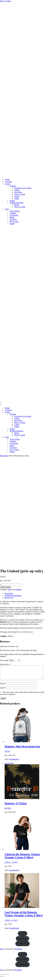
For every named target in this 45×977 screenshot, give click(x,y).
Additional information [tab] (13, 595)
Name (3, 683)
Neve (2, 949)
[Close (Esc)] (8, 974)
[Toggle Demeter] (40, 414)
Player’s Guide (19, 194)
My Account (14, 221)
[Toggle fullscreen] (3, 974)
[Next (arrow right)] (3, 976)
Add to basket (5, 587)
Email (3, 688)
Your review (5, 664)
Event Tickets (15, 211)
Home (7, 179)
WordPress (18, 949)
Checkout (13, 219)
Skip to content (5, 1)
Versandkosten (14, 759)
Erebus (12, 200)
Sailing (16, 190)
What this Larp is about (22, 188)
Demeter (18, 589)
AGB (23, 933)
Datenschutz (22, 944)
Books (12, 217)
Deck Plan (18, 192)
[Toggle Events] (40, 412)
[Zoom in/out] (1, 974)
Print (6, 456)
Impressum (23, 939)
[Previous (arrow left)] (1, 976)
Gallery (17, 196)
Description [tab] (9, 593)
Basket (12, 224)
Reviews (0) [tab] (9, 598)
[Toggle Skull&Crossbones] (40, 431)
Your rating (5, 660)
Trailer (16, 198)
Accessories (14, 215)
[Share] (5, 974)
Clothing (13, 213)
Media (16, 205)
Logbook (8, 182)
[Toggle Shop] (40, 437)
